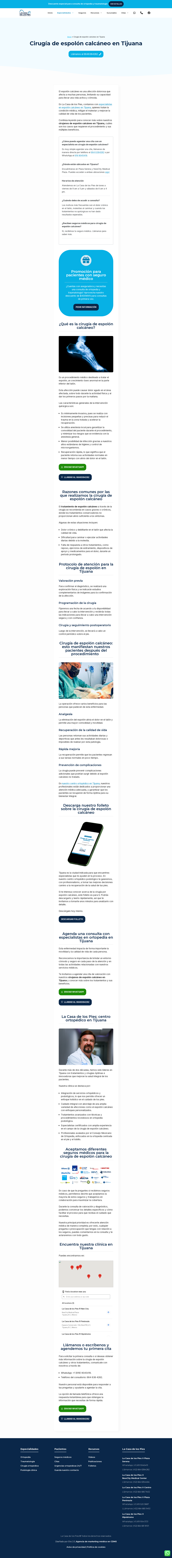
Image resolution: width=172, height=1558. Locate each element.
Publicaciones (95, 1461)
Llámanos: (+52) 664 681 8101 (135, 1526)
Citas (123, 13)
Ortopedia (25, 1457)
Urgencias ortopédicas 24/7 (68, 1466)
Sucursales (112, 13)
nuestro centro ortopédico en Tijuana (81, 783)
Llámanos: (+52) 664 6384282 (136, 1469)
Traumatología (27, 1461)
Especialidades (64, 13)
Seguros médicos (62, 1457)
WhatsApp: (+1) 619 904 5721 (135, 1521)
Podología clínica (28, 1470)
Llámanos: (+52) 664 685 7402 (136, 1492)
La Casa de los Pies (133, 1449)
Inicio (50, 13)
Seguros (82, 13)
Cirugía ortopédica (29, 1466)
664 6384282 (97, 152)
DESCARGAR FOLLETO (72, 919)
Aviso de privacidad (76, 1547)
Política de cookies (96, 1547)
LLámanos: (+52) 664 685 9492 (136, 1508)
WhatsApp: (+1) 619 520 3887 (135, 1504)
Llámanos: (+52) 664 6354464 (136, 1482)
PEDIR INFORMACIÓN (86, 307)
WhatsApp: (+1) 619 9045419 (135, 1465)
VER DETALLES (116, 4)
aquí (107, 172)
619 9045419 (81, 155)
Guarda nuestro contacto (66, 1470)
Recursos (95, 13)
